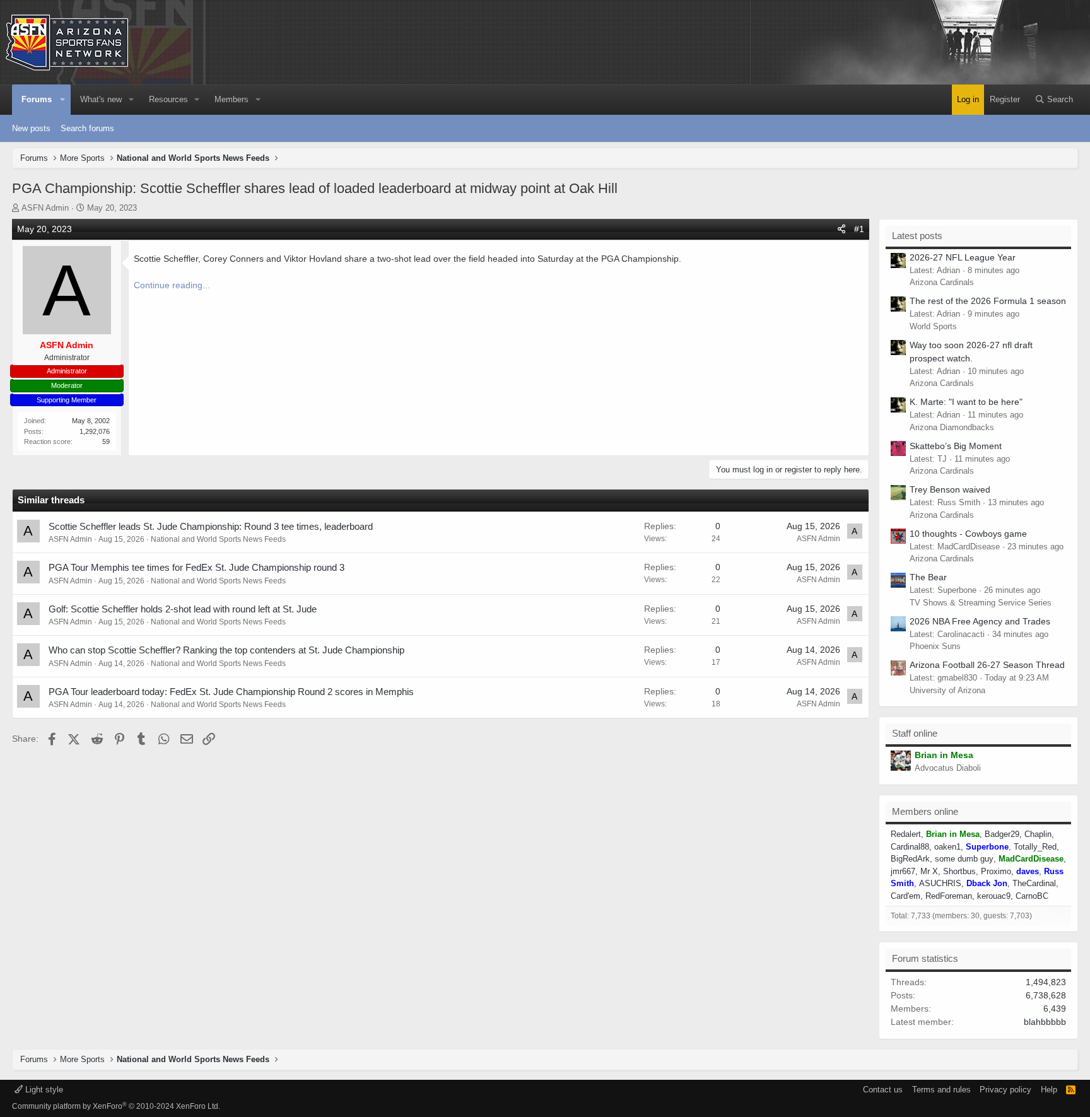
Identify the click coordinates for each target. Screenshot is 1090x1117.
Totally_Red (1035, 846)
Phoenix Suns (935, 646)
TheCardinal (1034, 883)
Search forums (87, 128)
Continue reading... (172, 285)
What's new (101, 99)
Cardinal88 (910, 846)
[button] (63, 100)
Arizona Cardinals (942, 282)
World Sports (933, 326)
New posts (31, 128)
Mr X (929, 871)
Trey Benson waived (950, 489)
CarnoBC (1032, 896)
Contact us (883, 1089)
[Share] (841, 229)
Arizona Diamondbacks (952, 427)
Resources (168, 99)
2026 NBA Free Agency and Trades (980, 621)
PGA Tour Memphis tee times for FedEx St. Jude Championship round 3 (196, 567)
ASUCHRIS (940, 883)
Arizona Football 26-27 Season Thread (987, 665)
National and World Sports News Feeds (218, 539)
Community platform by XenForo (116, 1106)
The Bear (928, 577)
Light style (43, 1089)
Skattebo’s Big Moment (956, 446)
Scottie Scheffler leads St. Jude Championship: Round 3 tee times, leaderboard (211, 526)
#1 (859, 229)
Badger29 (1002, 834)
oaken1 (947, 846)
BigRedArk (910, 858)
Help (1049, 1089)
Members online (925, 811)
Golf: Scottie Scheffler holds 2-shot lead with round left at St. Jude (183, 609)
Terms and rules (941, 1089)
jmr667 (903, 871)
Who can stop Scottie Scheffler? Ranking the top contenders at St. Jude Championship (226, 650)
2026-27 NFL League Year (963, 257)
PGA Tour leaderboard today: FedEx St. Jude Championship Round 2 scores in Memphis (231, 691)
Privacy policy (1005, 1089)
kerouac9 (994, 896)
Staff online (914, 733)
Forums (36, 99)
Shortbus (959, 871)
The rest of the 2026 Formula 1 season (988, 301)
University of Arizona (947, 690)
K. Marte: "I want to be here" (966, 402)
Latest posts (917, 235)
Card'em (905, 896)
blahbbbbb (1045, 1022)
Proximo (996, 871)
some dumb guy (964, 858)
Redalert (906, 834)
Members (231, 99)
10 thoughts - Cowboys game (968, 534)
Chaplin (1038, 834)
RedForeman (948, 896)
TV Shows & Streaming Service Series (981, 602)
